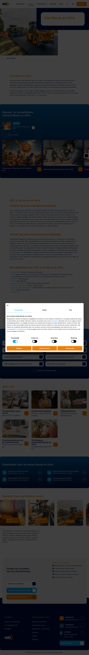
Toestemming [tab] (18, 310)
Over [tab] (70, 310)
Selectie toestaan (44, 348)
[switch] (34, 341)
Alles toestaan (70, 348)
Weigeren (19, 348)
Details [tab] (44, 310)
